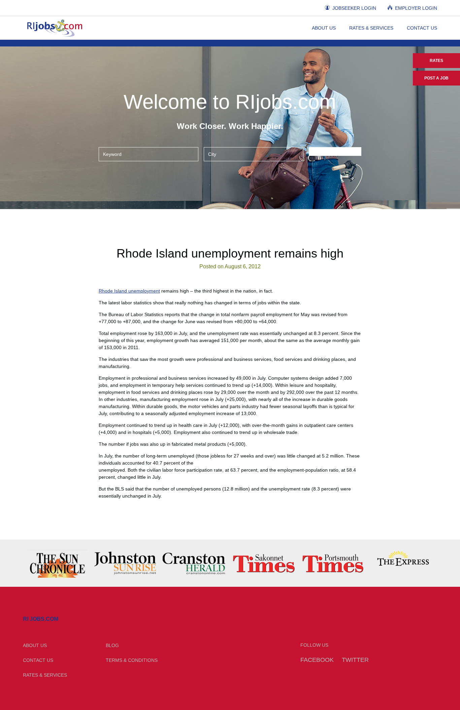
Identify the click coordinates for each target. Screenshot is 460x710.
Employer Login (415, 8)
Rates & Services (371, 28)
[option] (57, 563)
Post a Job (436, 78)
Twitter (355, 659)
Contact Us (422, 28)
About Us (324, 28)
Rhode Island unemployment (129, 291)
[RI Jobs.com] (54, 28)
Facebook (317, 659)
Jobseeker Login (353, 8)
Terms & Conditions (132, 660)
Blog (112, 645)
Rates (436, 60)
